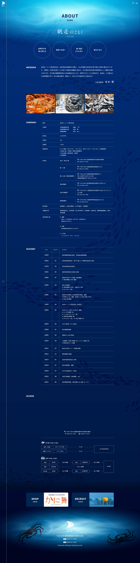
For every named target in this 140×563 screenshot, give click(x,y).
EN (137, 3)
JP (133, 3)
